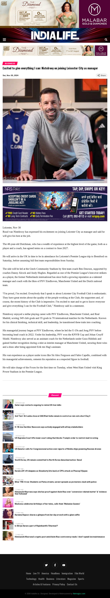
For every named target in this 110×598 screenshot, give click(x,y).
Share (103, 75)
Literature (60, 578)
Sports (81, 578)
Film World (79, 573)
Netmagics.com (79, 594)
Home (28, 573)
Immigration (67, 573)
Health (41, 578)
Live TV (36, 573)
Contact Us (72, 584)
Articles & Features (41, 584)
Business (10, 63)
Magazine (71, 578)
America (45, 573)
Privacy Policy (58, 584)
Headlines (55, 573)
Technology (31, 578)
